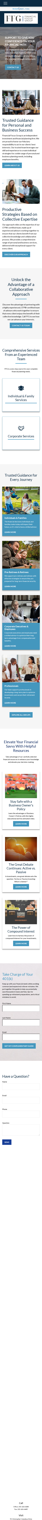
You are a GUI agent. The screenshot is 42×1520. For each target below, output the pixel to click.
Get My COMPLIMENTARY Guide (18, 1046)
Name (4, 1082)
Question (5, 1123)
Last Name (6, 1018)
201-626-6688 (24, 1507)
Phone (4, 1109)
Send (6, 1142)
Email (4, 1032)
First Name (6, 1003)
